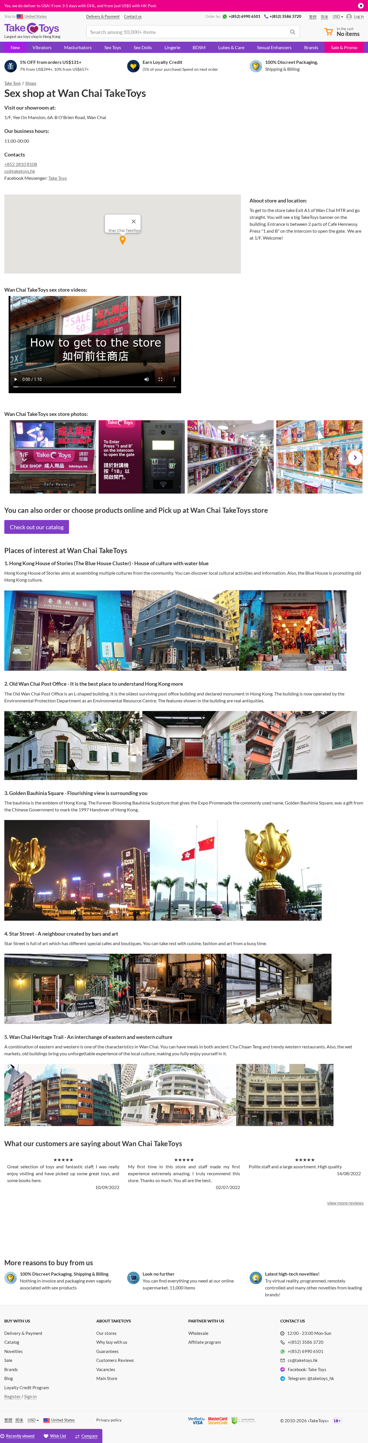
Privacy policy (109, 1419)
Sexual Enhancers (274, 47)
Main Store (106, 1378)
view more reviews (345, 1202)
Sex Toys (112, 47)
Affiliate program (204, 1342)
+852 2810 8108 (20, 164)
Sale (8, 1360)
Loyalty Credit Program (26, 1387)
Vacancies (105, 1369)
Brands (311, 47)
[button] (17, 458)
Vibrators (41, 47)
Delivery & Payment (23, 1333)
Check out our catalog (37, 526)
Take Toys (57, 178)
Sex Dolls (143, 47)
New (15, 47)
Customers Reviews (115, 1360)
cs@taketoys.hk (19, 171)
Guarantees (107, 1351)
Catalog (11, 1342)
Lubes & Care (231, 47)
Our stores (106, 1333)
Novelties (13, 1351)
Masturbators (78, 47)
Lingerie (172, 47)
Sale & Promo (344, 47)
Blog (8, 1378)
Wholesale (198, 1333)
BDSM (199, 47)
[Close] (134, 221)
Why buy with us (111, 1342)
